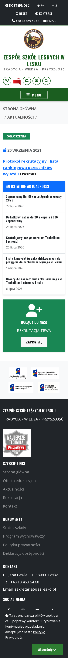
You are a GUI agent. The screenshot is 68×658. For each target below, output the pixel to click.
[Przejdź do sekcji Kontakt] (36, 81)
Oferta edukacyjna (19, 480)
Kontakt (10, 506)
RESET (23, 13)
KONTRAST (45, 13)
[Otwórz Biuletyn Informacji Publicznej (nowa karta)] (17, 81)
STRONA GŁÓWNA (19, 108)
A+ (42, 5)
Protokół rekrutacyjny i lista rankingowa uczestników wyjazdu (31, 168)
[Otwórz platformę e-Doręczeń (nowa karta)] (27, 81)
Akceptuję (45, 649)
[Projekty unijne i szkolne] (7, 81)
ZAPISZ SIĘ (34, 341)
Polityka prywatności (21, 544)
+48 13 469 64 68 (27, 21)
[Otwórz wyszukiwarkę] (46, 81)
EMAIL (51, 21)
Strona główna (16, 471)
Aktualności (13, 489)
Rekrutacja (12, 497)
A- (57, 5)
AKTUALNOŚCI (20, 117)
